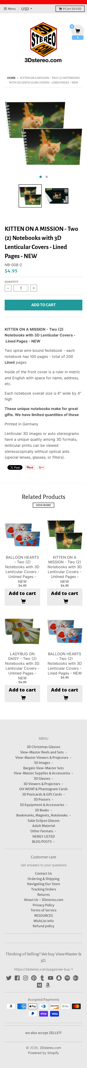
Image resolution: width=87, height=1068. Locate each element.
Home (11, 78)
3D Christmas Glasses (43, 747)
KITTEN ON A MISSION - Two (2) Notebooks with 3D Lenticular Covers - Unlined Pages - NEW (65, 569)
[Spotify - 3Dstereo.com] (67, 978)
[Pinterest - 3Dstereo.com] (34, 978)
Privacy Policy (43, 905)
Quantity (11, 281)
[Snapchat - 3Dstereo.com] (59, 978)
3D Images (42, 763)
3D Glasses (42, 778)
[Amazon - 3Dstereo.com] (48, 985)
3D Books (42, 810)
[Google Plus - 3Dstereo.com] (75, 978)
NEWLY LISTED (43, 836)
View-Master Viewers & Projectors (41, 758)
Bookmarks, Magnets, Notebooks (42, 815)
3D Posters (42, 799)
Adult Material (43, 826)
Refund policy (43, 926)
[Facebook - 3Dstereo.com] (17, 978)
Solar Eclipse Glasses (44, 821)
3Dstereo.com (50, 1048)
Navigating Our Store (43, 884)
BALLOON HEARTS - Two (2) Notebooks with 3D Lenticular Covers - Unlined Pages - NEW (22, 569)
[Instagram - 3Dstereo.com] (25, 978)
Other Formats (41, 831)
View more (43, 505)
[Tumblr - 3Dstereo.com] (42, 978)
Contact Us (43, 873)
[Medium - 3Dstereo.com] (39, 985)
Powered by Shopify (43, 1053)
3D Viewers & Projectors (41, 784)
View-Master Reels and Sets (42, 752)
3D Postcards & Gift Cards (42, 794)
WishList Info (43, 921)
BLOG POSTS (42, 842)
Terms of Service (44, 910)
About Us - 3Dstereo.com (43, 900)
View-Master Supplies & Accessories (42, 773)
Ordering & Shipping (43, 879)
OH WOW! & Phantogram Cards (43, 789)
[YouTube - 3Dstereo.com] (50, 978)
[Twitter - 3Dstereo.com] (9, 978)
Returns (43, 895)
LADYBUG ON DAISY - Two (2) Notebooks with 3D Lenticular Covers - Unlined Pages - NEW (22, 666)
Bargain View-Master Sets (43, 768)
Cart (72, 8)
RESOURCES (43, 916)
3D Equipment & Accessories (42, 805)
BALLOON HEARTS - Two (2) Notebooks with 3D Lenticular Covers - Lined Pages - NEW (65, 663)
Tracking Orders (43, 889)
